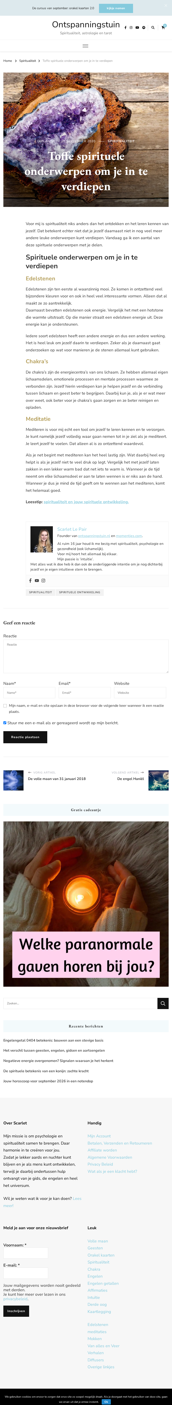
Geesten (95, 1248)
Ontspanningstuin (86, 24)
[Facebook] (30, 580)
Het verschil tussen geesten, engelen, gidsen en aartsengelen (54, 1050)
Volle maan (98, 1241)
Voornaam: (14, 1245)
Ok (106, 1402)
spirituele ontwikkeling (79, 592)
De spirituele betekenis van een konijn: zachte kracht (46, 1071)
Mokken (95, 1338)
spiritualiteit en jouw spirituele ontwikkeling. (86, 502)
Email (65, 683)
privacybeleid (15, 1299)
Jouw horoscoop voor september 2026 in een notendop (48, 1081)
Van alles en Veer (103, 1346)
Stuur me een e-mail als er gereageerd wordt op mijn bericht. (62, 723)
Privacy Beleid (100, 1164)
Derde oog (97, 1304)
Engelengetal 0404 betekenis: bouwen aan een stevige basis (53, 1040)
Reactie (10, 636)
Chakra (94, 1269)
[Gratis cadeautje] (86, 904)
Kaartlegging (99, 1311)
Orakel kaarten (101, 1255)
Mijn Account (99, 1136)
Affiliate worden (102, 1150)
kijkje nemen (116, 8)
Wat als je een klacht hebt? (112, 1171)
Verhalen (96, 1353)
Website (121, 683)
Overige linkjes (101, 1367)
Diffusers (96, 1360)
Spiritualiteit (121, 141)
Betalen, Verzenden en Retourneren (120, 1143)
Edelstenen (98, 1324)
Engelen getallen (103, 1283)
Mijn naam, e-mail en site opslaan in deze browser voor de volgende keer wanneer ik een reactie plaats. (86, 708)
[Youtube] (37, 580)
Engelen (95, 1276)
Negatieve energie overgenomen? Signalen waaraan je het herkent (58, 1060)
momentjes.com (129, 535)
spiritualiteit (40, 592)
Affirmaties (98, 1290)
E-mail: (11, 1265)
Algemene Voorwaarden (110, 1157)
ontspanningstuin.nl (94, 535)
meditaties (97, 1331)
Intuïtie (94, 1297)
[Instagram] (43, 580)
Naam (9, 683)
